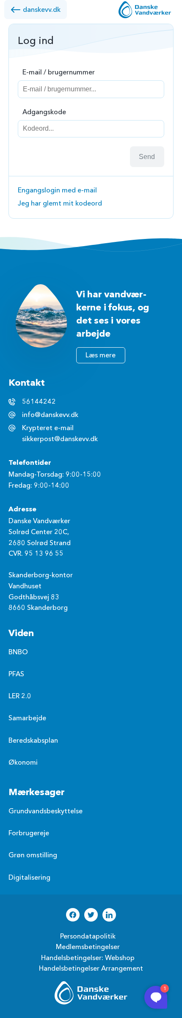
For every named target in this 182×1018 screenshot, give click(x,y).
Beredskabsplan (33, 740)
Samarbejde (27, 718)
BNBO (18, 652)
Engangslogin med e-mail (57, 190)
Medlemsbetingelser (88, 947)
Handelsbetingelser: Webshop (88, 958)
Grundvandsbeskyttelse (45, 811)
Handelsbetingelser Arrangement (91, 968)
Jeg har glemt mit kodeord (60, 203)
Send (147, 156)
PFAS (16, 674)
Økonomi (23, 762)
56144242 (39, 401)
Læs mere (100, 355)
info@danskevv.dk (50, 415)
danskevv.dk (42, 9)
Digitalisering (29, 877)
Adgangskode (44, 112)
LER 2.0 (19, 696)
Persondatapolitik (88, 936)
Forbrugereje (28, 833)
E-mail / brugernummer (58, 72)
